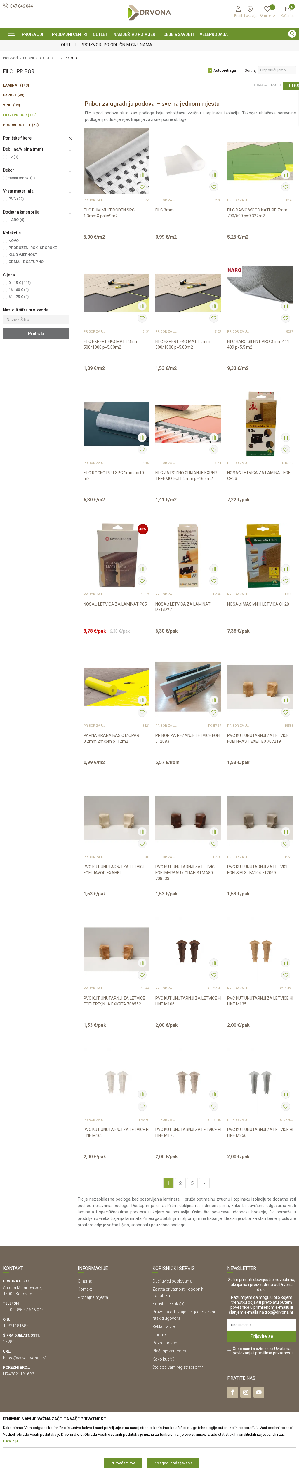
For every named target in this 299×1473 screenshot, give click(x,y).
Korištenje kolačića (169, 1303)
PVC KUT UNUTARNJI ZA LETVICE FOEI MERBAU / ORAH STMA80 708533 (186, 873)
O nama (85, 1281)
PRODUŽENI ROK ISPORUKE (32, 248)
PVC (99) (16, 199)
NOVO (13, 241)
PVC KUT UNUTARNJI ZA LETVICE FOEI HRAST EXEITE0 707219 (258, 738)
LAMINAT (16, 85)
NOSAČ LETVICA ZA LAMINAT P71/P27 (183, 607)
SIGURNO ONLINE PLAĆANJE (149, 44)
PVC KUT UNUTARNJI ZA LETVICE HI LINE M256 (260, 1132)
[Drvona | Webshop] (149, 13)
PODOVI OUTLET (21, 125)
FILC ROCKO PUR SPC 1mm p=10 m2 (114, 475)
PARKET (13, 95)
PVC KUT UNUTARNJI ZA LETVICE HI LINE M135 (260, 1001)
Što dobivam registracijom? (177, 1367)
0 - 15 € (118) (19, 283)
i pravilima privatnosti (273, 1353)
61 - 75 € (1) (18, 296)
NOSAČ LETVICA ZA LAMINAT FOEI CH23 (259, 475)
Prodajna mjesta (93, 1297)
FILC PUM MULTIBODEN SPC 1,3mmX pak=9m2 (109, 213)
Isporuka (160, 1334)
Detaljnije (113, 240)
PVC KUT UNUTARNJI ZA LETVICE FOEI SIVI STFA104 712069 (258, 870)
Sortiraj (251, 70)
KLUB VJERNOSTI (23, 255)
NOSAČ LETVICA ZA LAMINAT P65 (115, 604)
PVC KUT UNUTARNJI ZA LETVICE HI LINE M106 (188, 1001)
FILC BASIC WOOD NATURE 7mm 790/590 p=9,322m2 (257, 213)
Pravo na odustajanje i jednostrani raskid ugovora (183, 1315)
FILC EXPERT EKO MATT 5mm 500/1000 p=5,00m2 (182, 344)
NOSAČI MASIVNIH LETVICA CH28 (258, 604)
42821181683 (16, 1326)
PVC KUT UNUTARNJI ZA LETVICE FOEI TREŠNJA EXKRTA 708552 (114, 1001)
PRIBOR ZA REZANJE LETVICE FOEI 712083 (187, 738)
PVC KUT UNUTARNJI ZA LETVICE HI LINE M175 (188, 1132)
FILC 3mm (164, 210)
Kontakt (85, 1289)
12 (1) (13, 157)
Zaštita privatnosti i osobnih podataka (178, 1292)
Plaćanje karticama (169, 1351)
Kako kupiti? (163, 1359)
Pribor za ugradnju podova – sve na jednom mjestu (95, 200)
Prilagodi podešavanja (173, 1463)
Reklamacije (163, 1326)
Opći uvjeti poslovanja (172, 1281)
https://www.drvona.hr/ (24, 1358)
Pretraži (36, 333)
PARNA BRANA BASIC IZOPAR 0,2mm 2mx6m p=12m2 (111, 738)
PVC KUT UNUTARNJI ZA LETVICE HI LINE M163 (117, 1132)
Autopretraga (224, 70)
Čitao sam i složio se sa (263, 1351)
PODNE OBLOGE (36, 58)
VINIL (11, 105)
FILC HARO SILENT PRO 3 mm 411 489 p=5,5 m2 (258, 344)
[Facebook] (232, 1392)
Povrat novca (164, 1342)
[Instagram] (245, 1392)
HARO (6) (16, 220)
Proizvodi (11, 58)
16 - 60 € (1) (18, 289)
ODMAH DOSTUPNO (26, 262)
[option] (149, 44)
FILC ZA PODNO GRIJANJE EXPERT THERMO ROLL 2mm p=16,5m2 (187, 475)
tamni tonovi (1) (21, 178)
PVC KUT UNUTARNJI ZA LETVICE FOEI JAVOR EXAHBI (114, 870)
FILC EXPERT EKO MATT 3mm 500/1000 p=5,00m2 (111, 344)
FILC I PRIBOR (19, 115)
